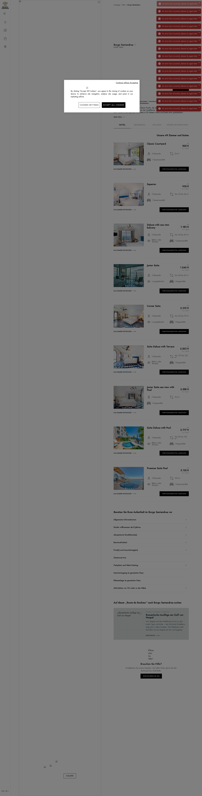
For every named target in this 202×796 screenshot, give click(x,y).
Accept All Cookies (113, 105)
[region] (102, 96)
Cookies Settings (89, 105)
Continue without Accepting (127, 82)
